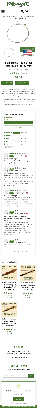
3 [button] (18, 251)
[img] (13, 153)
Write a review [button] (18, 122)
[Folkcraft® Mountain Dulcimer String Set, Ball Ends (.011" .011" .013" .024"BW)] (9, 272)
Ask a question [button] (18, 127)
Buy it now (21, 83)
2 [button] (14, 251)
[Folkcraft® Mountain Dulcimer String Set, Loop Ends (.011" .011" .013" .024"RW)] (9, 309)
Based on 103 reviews (11, 120)
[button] (14, 73)
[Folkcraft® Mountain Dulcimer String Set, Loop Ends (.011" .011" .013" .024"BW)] (28, 273)
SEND (31, 376)
